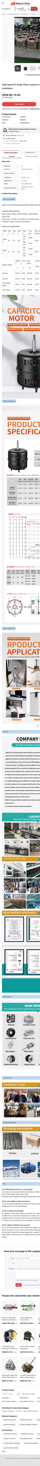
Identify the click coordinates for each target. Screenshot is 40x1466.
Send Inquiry (19, 104)
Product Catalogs (29, 1394)
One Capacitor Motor (26, 1438)
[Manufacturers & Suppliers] (20, 3)
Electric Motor (24, 14)
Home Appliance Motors (9, 1401)
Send (18, 1285)
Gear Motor (5, 1398)
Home (3, 14)
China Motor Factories (10, 1434)
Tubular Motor (24, 1398)
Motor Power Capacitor (31, 1443)
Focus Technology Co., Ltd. (24, 1458)
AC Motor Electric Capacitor (11, 1443)
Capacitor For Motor (9, 1438)
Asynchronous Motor (9, 1420)
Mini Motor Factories (27, 1434)
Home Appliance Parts (26, 1401)
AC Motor (32, 14)
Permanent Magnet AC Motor (28, 1424)
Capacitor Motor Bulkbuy (11, 1448)
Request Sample (35, 109)
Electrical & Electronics (13, 14)
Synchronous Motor (26, 1420)
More (3, 1451)
